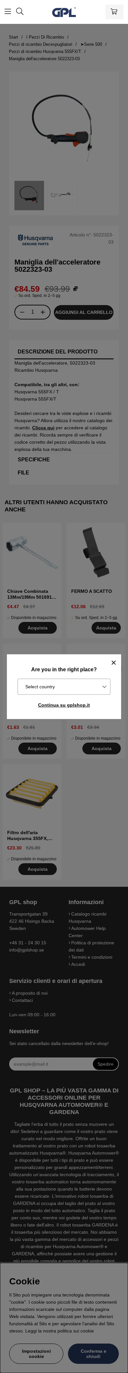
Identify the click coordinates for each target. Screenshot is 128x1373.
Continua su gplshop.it (64, 705)
